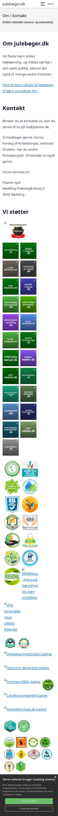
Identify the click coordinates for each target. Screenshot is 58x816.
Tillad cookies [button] (29, 801)
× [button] (55, 777)
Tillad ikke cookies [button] (29, 808)
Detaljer (18, 794)
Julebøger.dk (14, 4)
